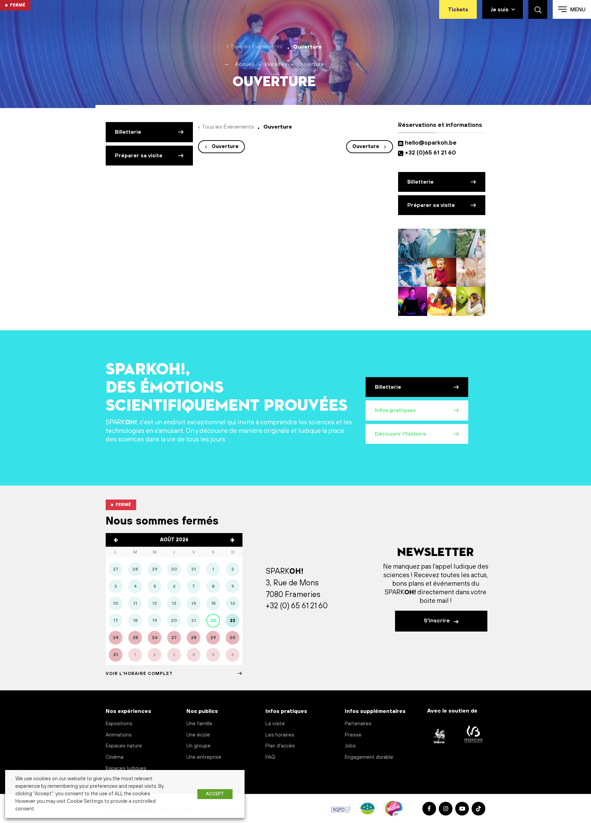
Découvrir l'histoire (400, 433)
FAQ (270, 757)
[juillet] (116, 540)
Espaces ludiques (126, 768)
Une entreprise (203, 757)
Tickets (458, 9)
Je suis (499, 9)
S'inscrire (437, 620)
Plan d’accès (280, 746)
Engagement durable (369, 757)
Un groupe (198, 746)
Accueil (244, 64)
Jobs (350, 746)
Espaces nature (124, 746)
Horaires (276, 64)
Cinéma (114, 757)
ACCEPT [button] (215, 794)
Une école (198, 735)
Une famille (199, 723)
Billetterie (128, 132)
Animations (119, 735)
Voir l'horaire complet (139, 673)
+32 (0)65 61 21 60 (430, 153)
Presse (353, 735)
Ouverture (225, 147)
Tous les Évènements (256, 46)
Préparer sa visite (138, 155)
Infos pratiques (395, 410)
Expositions (119, 723)
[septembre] (232, 540)
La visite (275, 723)
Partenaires (358, 723)
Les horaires (279, 735)
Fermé (17, 5)
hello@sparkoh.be (432, 143)
